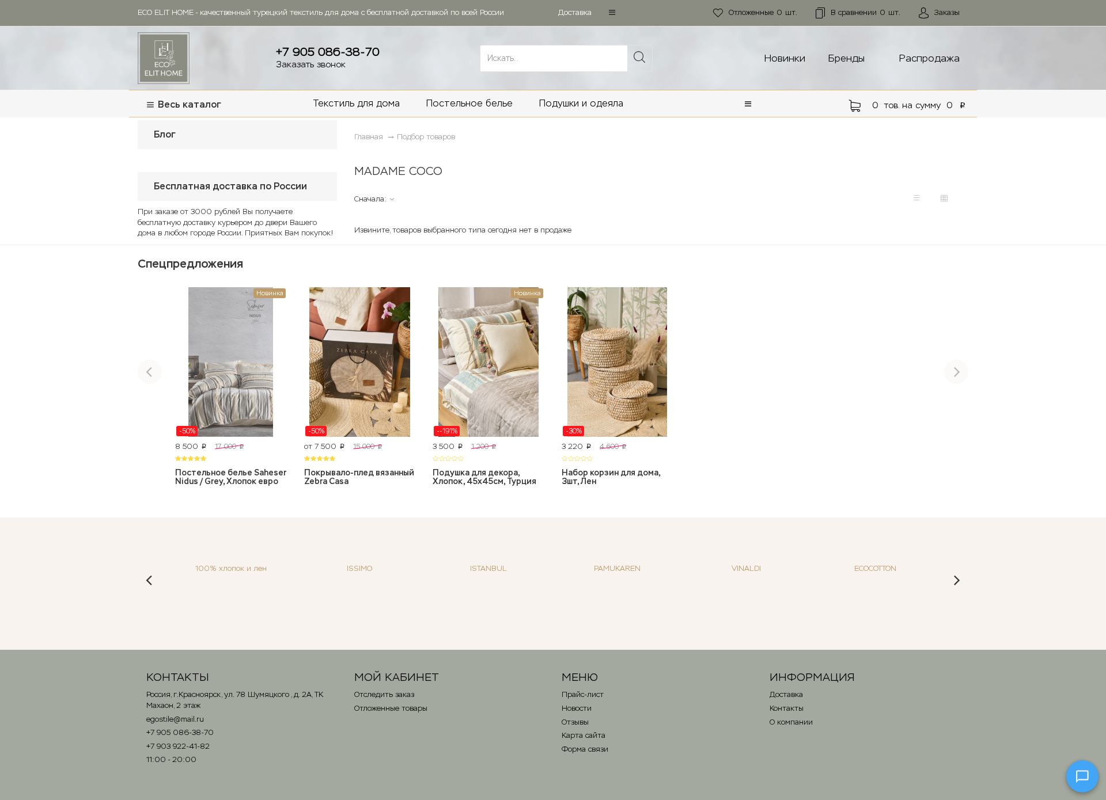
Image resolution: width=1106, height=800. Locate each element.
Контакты (787, 708)
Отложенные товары (390, 708)
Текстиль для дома (356, 103)
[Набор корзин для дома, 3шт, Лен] (617, 362)
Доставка (575, 12)
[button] (612, 12)
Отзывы (575, 722)
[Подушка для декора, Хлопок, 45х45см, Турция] (488, 362)
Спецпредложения (190, 263)
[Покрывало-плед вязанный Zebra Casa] (360, 362)
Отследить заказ (384, 694)
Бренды (846, 58)
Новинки (784, 58)
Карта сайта (583, 735)
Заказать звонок (311, 64)
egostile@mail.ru (175, 719)
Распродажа (929, 58)
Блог (165, 134)
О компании (791, 722)
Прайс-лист (583, 694)
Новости (577, 708)
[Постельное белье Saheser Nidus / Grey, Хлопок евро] (231, 362)
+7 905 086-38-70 (328, 51)
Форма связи (585, 749)
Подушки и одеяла (581, 103)
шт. (763, 12)
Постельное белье (469, 103)
